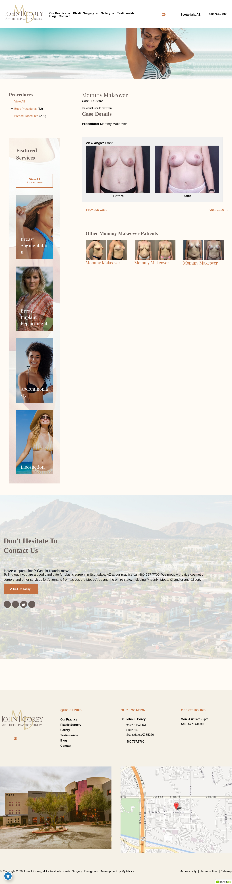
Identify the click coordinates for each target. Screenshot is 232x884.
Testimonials (69, 735)
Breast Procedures (26, 116)
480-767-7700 (149, 574)
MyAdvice (127, 871)
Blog (63, 740)
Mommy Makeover (105, 95)
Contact (65, 745)
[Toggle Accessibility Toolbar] (8, 876)
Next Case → (218, 209)
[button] (34, 182)
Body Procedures (25, 108)
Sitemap (226, 871)
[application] (68, 13)
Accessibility (188, 871)
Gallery (65, 730)
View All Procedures (34, 181)
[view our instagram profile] (157, 15)
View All (19, 101)
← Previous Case (94, 209)
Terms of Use (208, 871)
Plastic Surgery (70, 724)
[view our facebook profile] (151, 15)
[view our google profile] (163, 15)
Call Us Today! (21, 588)
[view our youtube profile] (170, 15)
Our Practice (68, 719)
